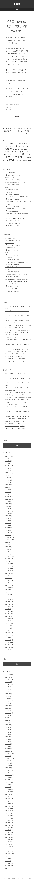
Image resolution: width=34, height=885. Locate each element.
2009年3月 (8, 573)
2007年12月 (8, 602)
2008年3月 (8, 594)
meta (15, 146)
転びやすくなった (9, 177)
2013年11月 (8, 482)
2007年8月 (8, 611)
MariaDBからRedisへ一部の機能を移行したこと (17, 196)
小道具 (16, 160)
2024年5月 (8, 461)
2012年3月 (8, 506)
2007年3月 (8, 623)
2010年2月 (8, 549)
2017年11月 (8, 465)
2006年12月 (8, 630)
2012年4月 (8, 504)
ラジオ (28, 154)
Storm (15, 149)
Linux (11, 146)
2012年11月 (8, 496)
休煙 (9, 109)
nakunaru (20, 361)
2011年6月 (8, 520)
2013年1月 (8, 492)
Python (8, 148)
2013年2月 (8, 489)
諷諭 (6, 187)
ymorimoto (26, 344)
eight (9, 107)
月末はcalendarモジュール (12, 358)
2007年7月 (8, 613)
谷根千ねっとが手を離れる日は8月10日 (15, 339)
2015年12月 (8, 473)
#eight (17, 4)
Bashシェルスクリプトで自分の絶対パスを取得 (17, 315)
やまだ (13, 337)
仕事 (6, 160)
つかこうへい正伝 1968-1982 (12, 223)
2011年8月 (8, 516)
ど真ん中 (7, 334)
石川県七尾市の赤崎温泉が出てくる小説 (15, 182)
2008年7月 (8, 590)
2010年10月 (8, 539)
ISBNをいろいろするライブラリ (13, 344)
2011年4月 (8, 525)
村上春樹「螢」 (9, 192)
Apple (10, 143)
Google (25, 143)
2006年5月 (8, 647)
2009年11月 (8, 554)
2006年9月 (8, 637)
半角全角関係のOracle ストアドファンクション (17, 306)
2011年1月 (8, 532)
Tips (18, 149)
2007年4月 (8, 621)
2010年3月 (8, 547)
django (16, 143)
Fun (21, 143)
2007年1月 (8, 628)
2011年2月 (8, 530)
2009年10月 (8, 556)
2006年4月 (8, 649)
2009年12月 (8, 551)
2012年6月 (8, 501)
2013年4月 (8, 487)
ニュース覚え (19, 154)
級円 (26, 160)
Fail (19, 143)
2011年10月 (8, 511)
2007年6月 (8, 616)
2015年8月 (8, 475)
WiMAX (5, 151)
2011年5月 (8, 523)
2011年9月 (8, 513)
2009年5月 (8, 568)
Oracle (18, 146)
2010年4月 (8, 544)
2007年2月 (8, 625)
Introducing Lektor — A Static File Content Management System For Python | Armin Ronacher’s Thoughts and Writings (16, 216)
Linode (7, 146)
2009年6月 (8, 566)
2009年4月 (8, 570)
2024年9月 (8, 456)
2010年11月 (8, 537)
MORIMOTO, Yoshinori (17, 334)
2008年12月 (8, 578)
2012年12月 (8, 494)
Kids (29, 143)
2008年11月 (8, 580)
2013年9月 (8, 484)
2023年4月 (8, 463)
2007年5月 (8, 618)
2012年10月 (8, 499)
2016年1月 (8, 470)
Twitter (21, 149)
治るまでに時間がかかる (11, 172)
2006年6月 (8, 644)
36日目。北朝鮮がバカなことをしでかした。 (24, 131)
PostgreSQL (25, 146)
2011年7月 (8, 518)
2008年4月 (8, 592)
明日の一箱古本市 (9, 356)
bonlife (22, 358)
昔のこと (21, 160)
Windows (10, 151)
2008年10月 (8, 582)
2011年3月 (8, 527)
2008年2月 (8, 597)
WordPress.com (17, 881)
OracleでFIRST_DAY (10, 361)
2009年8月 (8, 561)
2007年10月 (8, 606)
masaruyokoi (8, 323)
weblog (26, 149)
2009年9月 (8, 558)
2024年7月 (8, 458)
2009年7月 (8, 563)
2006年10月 (8, 635)
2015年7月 (8, 477)
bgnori (24, 349)
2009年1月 (8, 575)
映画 (24, 160)
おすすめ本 (22, 152)
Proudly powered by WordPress (11, 878)
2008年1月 (8, 599)
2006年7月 (8, 642)
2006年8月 (8, 640)
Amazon (5, 143)
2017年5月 (8, 468)
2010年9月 (8, 542)
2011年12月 (8, 508)
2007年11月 (8, 604)
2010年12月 (8, 535)
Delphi (13, 143)
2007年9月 (8, 609)
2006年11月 (8, 633)
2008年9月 (8, 585)
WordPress (15, 151)
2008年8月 (8, 587)
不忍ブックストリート (15, 157)
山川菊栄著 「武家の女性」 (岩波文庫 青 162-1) (16, 209)
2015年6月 (8, 480)
